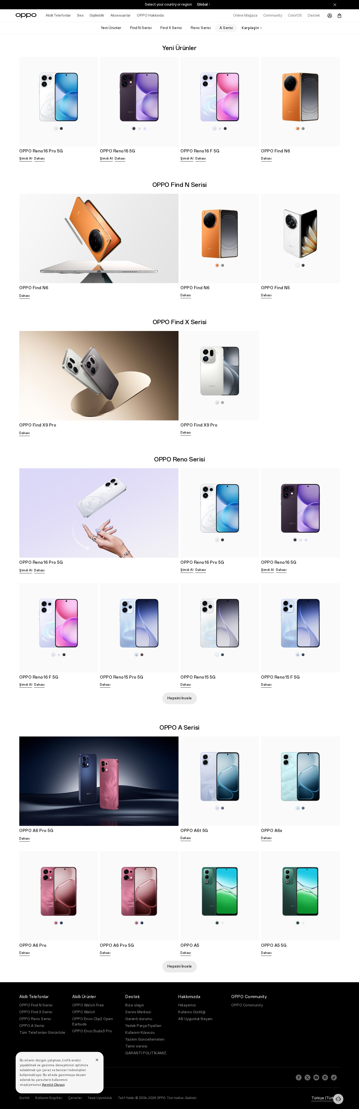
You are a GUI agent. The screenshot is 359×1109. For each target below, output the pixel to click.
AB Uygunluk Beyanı (195, 1019)
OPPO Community (247, 1005)
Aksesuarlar (120, 15)
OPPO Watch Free (88, 1005)
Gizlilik (24, 1098)
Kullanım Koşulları (48, 1098)
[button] (338, 1099)
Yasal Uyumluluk (100, 1098)
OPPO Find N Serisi (36, 1005)
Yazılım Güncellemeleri (144, 1039)
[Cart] (339, 16)
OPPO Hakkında (150, 15)
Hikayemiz (187, 1005)
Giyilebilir (97, 15)
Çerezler (75, 1098)
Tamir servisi (136, 1046)
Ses (80, 15)
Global (202, 4)
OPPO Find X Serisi (35, 1012)
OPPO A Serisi (31, 1026)
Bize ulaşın (134, 1005)
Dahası (39, 158)
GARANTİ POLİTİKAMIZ (146, 1053)
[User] (330, 16)
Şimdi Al (25, 158)
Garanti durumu (138, 1019)
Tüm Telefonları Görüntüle (42, 1033)
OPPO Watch (83, 1012)
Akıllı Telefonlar (58, 15)
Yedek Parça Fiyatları (143, 1026)
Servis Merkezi (138, 1012)
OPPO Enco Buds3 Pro (92, 1031)
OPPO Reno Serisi (35, 1019)
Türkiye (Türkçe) (325, 1098)
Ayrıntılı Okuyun (53, 1085)
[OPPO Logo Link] (26, 15)
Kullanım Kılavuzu (140, 1033)
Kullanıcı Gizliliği (192, 1012)
